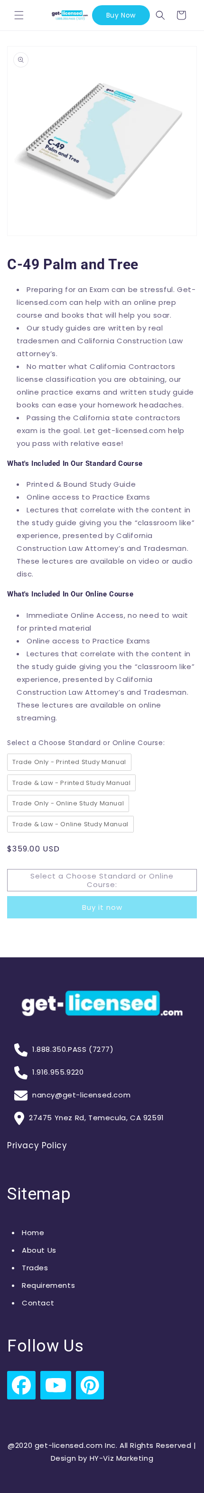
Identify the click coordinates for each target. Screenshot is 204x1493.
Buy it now (102, 907)
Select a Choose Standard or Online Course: (86, 742)
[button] (19, 15)
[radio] (69, 762)
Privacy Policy (37, 1145)
